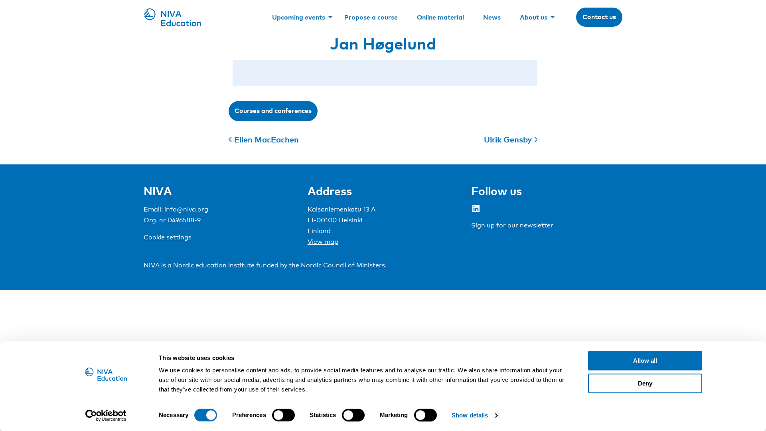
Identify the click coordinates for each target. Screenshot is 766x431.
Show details (470, 415)
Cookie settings (168, 237)
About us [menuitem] (533, 17)
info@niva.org (186, 209)
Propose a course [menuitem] (371, 17)
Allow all (645, 360)
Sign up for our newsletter (512, 225)
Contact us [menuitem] (599, 17)
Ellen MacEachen (266, 139)
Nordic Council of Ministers (343, 265)
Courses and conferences (273, 111)
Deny (645, 383)
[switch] (283, 415)
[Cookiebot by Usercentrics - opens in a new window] (106, 415)
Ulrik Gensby (508, 139)
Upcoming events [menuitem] (298, 17)
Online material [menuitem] (440, 17)
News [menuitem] (492, 17)
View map (323, 241)
